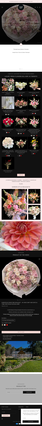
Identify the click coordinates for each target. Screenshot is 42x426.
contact (19, 409)
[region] (21, 24)
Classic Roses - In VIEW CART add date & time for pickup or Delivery (8, 151)
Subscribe (30, 421)
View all (21, 174)
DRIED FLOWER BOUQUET (8, 170)
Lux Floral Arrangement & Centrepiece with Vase (8, 111)
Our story (21, 183)
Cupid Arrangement (21, 92)
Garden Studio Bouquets (34, 110)
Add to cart (21, 332)
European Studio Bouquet (8, 129)
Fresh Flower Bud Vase (34, 150)
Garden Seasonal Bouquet (34, 92)
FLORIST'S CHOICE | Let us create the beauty (8, 93)
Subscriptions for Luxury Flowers (21, 111)
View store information (7, 338)
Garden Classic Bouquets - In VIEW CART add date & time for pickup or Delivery (21, 151)
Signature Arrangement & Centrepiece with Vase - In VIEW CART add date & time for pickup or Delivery (34, 131)
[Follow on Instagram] (2, 418)
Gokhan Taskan (26, 52)
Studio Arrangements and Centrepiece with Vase (21, 130)
